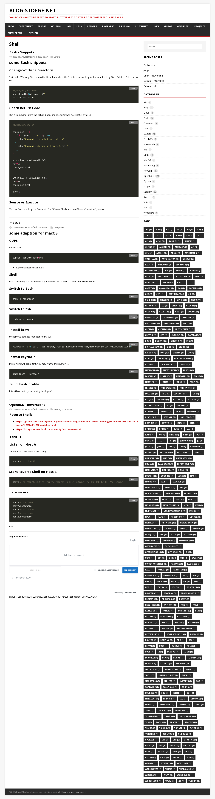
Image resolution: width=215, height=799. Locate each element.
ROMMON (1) (196, 634)
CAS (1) (181, 288)
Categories (59, 227)
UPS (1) (165, 739)
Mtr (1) (187, 505)
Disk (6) (170, 347)
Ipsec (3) (187, 434)
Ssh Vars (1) (169, 698)
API (145, 102)
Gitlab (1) (178, 399)
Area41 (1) (161, 253)
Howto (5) (166, 423)
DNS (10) (164, 352)
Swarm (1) (150, 704)
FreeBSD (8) (150, 388)
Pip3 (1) (197, 581)
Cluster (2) (165, 311)
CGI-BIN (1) (150, 300)
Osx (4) (172, 558)
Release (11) (151, 628)
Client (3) (177, 305)
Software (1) (152, 687)
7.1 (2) (148, 235)
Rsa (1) (192, 640)
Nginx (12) (169, 528)
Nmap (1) (183, 528)
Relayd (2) (193, 622)
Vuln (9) (164, 757)
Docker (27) (164, 358)
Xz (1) (181, 781)
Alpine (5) (150, 247)
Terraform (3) (152, 716)
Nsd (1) (163, 534)
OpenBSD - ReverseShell (28, 404)
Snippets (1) (185, 681)
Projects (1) (151, 599)
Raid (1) (184, 605)
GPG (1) (179, 411)
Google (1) (150, 411)
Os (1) (189, 552)
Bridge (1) (168, 282)
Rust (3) (149, 651)
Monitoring (149, 165)
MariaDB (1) (178, 481)
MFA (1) (183, 487)
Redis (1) (166, 622)
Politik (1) (177, 587)
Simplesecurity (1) (168, 675)
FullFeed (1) (151, 393)
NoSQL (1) (150, 534)
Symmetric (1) (167, 704)
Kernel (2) (150, 452)
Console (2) (188, 317)
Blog (146, 107)
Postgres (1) (193, 587)
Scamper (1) (173, 651)
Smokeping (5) (152, 681)
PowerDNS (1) (152, 593)
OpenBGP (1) (168, 540)
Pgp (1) (195, 575)
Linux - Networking (153, 75)
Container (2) (152, 323)
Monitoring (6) (171, 505)
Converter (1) (171, 323)
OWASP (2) (197, 558)
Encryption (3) (171, 370)
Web (146, 207)
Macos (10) (150, 481)
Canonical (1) (166, 288)
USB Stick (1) (190, 739)
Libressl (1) (168, 470)
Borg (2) (199, 276)
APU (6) (148, 253)
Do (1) (191, 352)
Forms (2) (180, 382)
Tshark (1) (164, 728)
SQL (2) (164, 693)
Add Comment (130, 570)
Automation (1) (170, 259)
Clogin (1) (191, 305)
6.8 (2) (179, 229)
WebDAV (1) (150, 763)
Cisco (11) (196, 300)
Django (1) (150, 352)
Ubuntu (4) (168, 734)
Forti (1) (194, 382)
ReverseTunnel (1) (176, 634)
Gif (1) (196, 393)
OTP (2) (183, 558)
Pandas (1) (163, 569)
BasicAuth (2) (164, 264)
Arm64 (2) (175, 253)
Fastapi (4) (150, 376)
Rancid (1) (168, 610)
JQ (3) (199, 440)
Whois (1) (170, 769)
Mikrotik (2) (190, 493)
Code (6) (179, 311)
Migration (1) (172, 493)
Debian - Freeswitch (154, 80)
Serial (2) (190, 669)
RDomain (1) (166, 616)
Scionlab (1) (151, 657)
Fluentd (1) (151, 382)
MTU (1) (199, 505)
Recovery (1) (183, 616)
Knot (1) (167, 458)
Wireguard (149, 212)
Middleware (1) (153, 493)
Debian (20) (161, 341)
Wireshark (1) (152, 775)
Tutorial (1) (196, 728)
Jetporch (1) (186, 440)
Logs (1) (182, 476)
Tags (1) (149, 710)
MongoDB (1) (152, 505)
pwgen (147, 70)
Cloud (146, 112)
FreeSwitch (149, 144)
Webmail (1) (167, 763)
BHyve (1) (180, 270)
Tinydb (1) (169, 716)
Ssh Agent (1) (152, 698)
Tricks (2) (150, 728)
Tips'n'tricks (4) (187, 716)
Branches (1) (151, 282)
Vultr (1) (177, 757)
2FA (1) (148, 229)
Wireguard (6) (186, 769)
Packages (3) (193, 564)
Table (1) (199, 704)
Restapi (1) (167, 628)
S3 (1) (160, 651)
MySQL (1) (194, 511)
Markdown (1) (152, 487)
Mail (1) (164, 481)
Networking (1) (188, 522)
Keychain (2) (166, 452)
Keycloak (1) (183, 452)
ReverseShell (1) (153, 634)
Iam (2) (190, 429)
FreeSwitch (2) (187, 388)
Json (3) (149, 446)
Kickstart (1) (152, 458)
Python (147, 181)
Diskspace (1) (185, 347)
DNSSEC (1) (178, 352)
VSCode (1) (150, 757)
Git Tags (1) (163, 399)
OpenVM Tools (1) (154, 552)
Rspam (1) (150, 646)
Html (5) (181, 423)
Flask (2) (198, 376)
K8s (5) (182, 446)
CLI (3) (164, 305)
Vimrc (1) (174, 745)
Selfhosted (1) (152, 669)
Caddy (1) (150, 288)
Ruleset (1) (192, 646)
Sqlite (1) (177, 693)
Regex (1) (179, 622)
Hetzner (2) (169, 417)
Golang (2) (182, 405)
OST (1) (161, 558)
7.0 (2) (200, 229)
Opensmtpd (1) (152, 546)
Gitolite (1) (193, 399)
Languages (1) (165, 464)
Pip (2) (186, 581)
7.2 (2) (158, 235)
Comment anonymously (108, 570)
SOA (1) (199, 681)
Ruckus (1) (177, 646)
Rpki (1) (180, 640)
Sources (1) (151, 693)
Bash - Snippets (21, 52)
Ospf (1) (149, 558)
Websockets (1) (153, 769)
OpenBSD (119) (186, 540)
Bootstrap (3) (183, 276)
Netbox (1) (195, 517)
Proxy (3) (184, 599)
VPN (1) (188, 751)
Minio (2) (166, 499)
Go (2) (170, 405)
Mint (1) (180, 499)
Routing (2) (166, 640)
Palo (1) (149, 569)
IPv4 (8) (199, 434)
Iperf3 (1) (174, 434)
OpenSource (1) (173, 546)
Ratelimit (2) (184, 610)
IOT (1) (161, 434)
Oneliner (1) (151, 540)
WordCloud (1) (153, 781)
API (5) (194, 247)
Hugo (64, 792)
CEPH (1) (160, 294)
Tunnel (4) (179, 728)
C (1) (191, 282)
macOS (14, 222)
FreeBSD (148, 139)
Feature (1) (166, 376)
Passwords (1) (170, 575)
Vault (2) (149, 745)
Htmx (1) (194, 423)
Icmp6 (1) (149, 434)
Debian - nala (150, 86)
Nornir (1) (198, 528)
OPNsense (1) (174, 552)
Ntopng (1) (190, 534)
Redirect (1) (151, 622)
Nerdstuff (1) (178, 517)
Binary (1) (195, 270)
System (147, 197)
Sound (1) (187, 687)
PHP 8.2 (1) (161, 581)
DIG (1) (189, 341)
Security (58, 409)
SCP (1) (165, 657)
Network (148, 170)
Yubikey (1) (194, 781)
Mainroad (75, 792)
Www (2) (169, 781)
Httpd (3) (150, 429)
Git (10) (149, 399)
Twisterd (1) (151, 734)
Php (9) (148, 581)
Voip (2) (177, 751)
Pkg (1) (148, 587)
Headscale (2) (152, 417)
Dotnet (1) (150, 364)
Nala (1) (149, 517)
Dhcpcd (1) (176, 341)
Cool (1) (187, 323)
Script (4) (178, 657)
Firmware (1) (183, 376)
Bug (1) (180, 282)
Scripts (57, 56)
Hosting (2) (151, 423)
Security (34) (182, 663)
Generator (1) (180, 393)
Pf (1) (185, 575)
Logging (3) (167, 476)
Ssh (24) (190, 693)
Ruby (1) (163, 646)
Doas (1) (149, 358)
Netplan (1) (151, 522)
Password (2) (152, 575)
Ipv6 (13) (149, 440)
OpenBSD (67, 409)
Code (146, 118)
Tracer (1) (175, 722)
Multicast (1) (152, 511)
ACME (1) (160, 241)
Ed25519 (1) (184, 364)
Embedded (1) (152, 370)
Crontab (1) (164, 329)
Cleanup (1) (151, 305)
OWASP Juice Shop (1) (156, 564)
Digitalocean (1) (154, 347)
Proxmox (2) (168, 599)
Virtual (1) (189, 745)
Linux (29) (183, 470)
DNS (146, 128)
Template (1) (181, 710)
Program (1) (170, 593)
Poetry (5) (161, 587)
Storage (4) (197, 698)
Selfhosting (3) (173, 669)
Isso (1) (161, 440)
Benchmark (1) (152, 270)
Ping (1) (175, 581)
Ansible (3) (164, 247)
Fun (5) (165, 393)
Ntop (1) (175, 534)
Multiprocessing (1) (174, 511)
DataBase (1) (194, 335)
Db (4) (148, 341)
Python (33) (170, 605)
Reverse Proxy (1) (186, 628)
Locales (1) (151, 476)
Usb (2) (176, 739)
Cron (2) (149, 329)
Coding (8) (193, 311)
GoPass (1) (166, 411)
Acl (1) (148, 241)
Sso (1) (183, 698)
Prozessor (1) (152, 605)
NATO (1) (162, 517)
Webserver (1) (184, 763)
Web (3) (190, 757)
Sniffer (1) (169, 681)
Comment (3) (151, 317)
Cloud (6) (150, 311)
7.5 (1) (189, 235)
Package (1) (177, 564)
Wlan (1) (168, 775)
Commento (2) (170, 317)
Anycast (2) (181, 247)
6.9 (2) (189, 229)
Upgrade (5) (151, 739)
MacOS (147, 160)
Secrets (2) (166, 663)
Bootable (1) (164, 276)
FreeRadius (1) (168, 388)
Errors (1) (188, 370)
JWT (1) (160, 446)
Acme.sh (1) (174, 241)
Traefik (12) (191, 722)
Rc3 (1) (198, 610)
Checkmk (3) (166, 300)
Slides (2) (186, 675)
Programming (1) (190, 593)
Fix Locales (149, 65)
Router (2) (150, 640)
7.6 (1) (199, 235)
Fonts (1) (166, 382)
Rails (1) (197, 605)
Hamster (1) (193, 411)
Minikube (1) (151, 499)
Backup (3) (188, 259)
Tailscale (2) (164, 710)
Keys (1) (198, 452)
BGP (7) (168, 270)
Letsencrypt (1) (185, 464)
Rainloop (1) (151, 610)
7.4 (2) (179, 235)
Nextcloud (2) (152, 528)
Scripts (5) (150, 663)
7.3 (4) (168, 235)
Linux (146, 154)
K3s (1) (172, 446)
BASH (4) (149, 264)
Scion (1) (188, 651)
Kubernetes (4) (184, 458)
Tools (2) (161, 722)
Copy (133, 88)
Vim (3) (162, 745)
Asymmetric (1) (192, 253)
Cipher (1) (182, 300)
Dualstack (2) (168, 364)
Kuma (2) (149, 464)
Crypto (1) (150, 335)
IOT (145, 149)
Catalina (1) (195, 288)
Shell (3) (149, 675)
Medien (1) (169, 487)
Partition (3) (180, 569)
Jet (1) (173, 440)
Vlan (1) (149, 751)
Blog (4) (149, 276)
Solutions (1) (170, 687)
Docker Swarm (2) (183, 358)
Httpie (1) (164, 429)
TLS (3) (148, 722)
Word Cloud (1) (185, 775)
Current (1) (177, 335)
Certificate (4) (176, 294)
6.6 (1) (159, 229)
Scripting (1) (194, 657)
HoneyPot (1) (187, 417)
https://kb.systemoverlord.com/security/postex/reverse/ (48, 429)
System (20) (184, 704)
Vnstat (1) (163, 751)
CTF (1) (163, 335)
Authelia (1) (151, 259)
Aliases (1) (190, 241)
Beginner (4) (182, 264)
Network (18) (169, 522)
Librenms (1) (151, 470)
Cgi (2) (191, 294)
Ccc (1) (148, 294)
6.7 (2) (169, 229)
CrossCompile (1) (184, 329)
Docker (147, 133)
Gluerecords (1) (153, 405)
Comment (149, 123)
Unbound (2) (184, 734)
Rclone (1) (150, 616)
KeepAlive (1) (196, 446)
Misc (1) (192, 499)
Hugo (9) (177, 429)
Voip (146, 202)
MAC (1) (193, 476)
